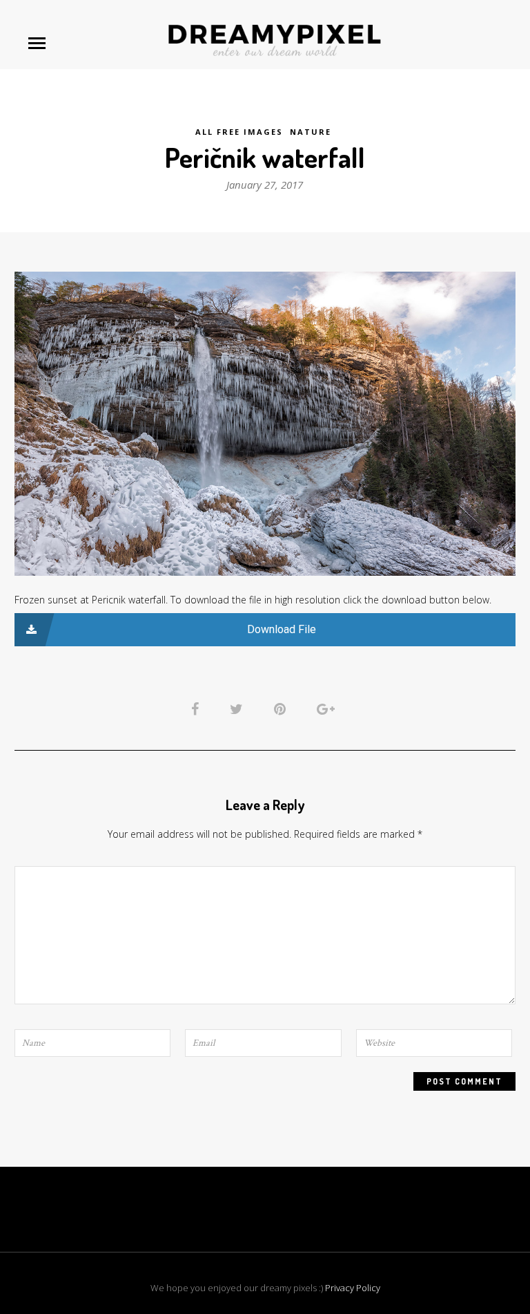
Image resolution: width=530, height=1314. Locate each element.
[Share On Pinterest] (282, 708)
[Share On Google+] (328, 708)
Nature (310, 131)
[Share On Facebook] (197, 708)
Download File (281, 629)
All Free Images (239, 131)
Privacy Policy (352, 1288)
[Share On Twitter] (239, 708)
